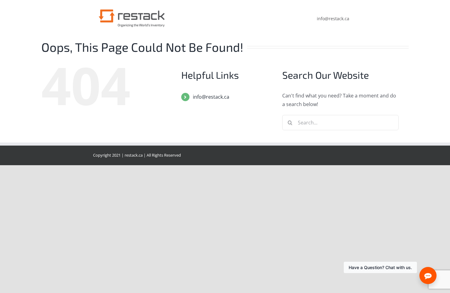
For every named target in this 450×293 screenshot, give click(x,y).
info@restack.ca (211, 96)
